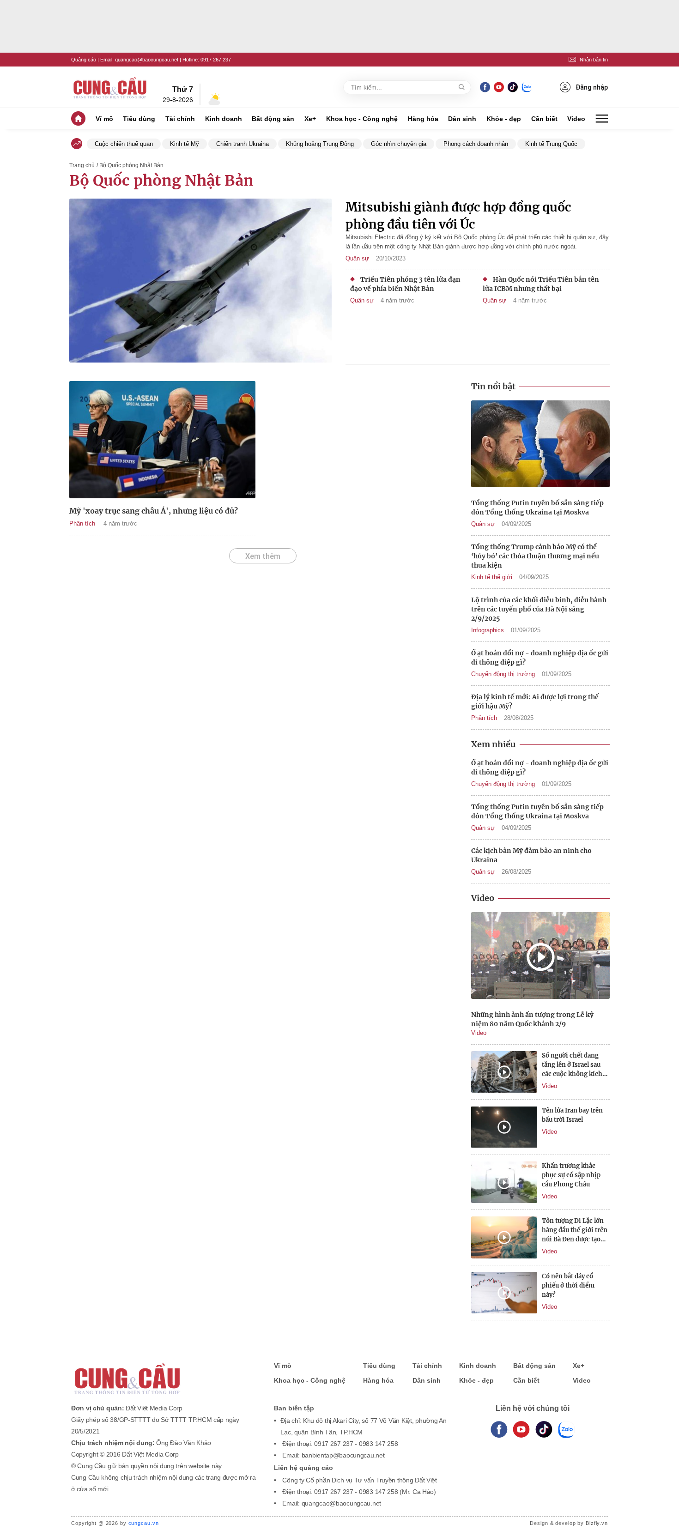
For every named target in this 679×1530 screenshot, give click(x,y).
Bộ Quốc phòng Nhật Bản (161, 180)
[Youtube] (498, 87)
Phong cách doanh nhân (475, 143)
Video (576, 118)
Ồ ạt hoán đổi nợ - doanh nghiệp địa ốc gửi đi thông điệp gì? (539, 657)
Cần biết (544, 118)
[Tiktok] (543, 1430)
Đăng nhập (592, 87)
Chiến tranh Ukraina (242, 143)
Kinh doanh (223, 118)
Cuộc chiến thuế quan (124, 143)
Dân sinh (462, 118)
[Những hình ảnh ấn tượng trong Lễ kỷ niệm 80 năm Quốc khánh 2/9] (540, 957)
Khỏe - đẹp (503, 118)
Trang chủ (82, 165)
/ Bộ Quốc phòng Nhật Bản (130, 165)
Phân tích (82, 523)
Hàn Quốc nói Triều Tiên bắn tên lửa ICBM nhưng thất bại (541, 284)
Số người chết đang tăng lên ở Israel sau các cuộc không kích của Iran (572, 1065)
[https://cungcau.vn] (110, 87)
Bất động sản (273, 118)
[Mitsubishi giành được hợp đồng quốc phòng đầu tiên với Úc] (200, 281)
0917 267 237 (215, 59)
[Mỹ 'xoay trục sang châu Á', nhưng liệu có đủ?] (162, 439)
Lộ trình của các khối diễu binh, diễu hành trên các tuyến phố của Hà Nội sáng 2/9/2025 (538, 609)
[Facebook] (485, 87)
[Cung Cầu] (163, 1373)
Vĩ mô (104, 118)
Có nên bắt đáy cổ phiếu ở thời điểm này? (568, 1285)
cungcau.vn (143, 1523)
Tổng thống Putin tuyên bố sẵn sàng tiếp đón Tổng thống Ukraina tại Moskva (537, 507)
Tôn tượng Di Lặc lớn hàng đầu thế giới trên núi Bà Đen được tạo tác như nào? (574, 1230)
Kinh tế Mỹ (184, 143)
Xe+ (310, 118)
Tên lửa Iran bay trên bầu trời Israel (572, 1115)
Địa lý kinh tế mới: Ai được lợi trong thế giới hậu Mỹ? (535, 701)
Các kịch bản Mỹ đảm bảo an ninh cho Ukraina (531, 855)
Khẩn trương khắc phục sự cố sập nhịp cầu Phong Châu (571, 1175)
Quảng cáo (83, 59)
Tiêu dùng (139, 118)
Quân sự (357, 258)
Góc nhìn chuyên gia (398, 143)
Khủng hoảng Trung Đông (320, 143)
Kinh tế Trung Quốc (551, 143)
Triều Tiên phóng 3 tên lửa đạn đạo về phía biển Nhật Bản (405, 284)
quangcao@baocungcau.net (146, 59)
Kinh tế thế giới (491, 577)
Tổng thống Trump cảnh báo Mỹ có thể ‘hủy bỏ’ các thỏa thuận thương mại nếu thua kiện (535, 556)
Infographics (487, 630)
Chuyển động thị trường (503, 674)
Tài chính (180, 118)
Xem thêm (262, 556)
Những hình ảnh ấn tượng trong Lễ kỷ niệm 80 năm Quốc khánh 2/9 (532, 1019)
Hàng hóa (423, 118)
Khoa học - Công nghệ (362, 118)
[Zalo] (526, 87)
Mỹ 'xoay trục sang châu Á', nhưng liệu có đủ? (153, 510)
